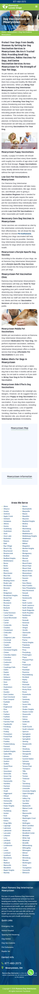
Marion (24, 506)
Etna (5, 709)
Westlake (25, 835)
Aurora (6, 526)
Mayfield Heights (28, 521)
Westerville (26, 830)
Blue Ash (7, 576)
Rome (24, 692)
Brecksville (8, 585)
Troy (24, 781)
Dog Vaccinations (8, 943)
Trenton (25, 776)
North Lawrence (28, 605)
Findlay (6, 731)
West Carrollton (28, 826)
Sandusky (26, 699)
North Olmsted (27, 608)
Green (6, 769)
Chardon (7, 628)
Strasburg (26, 749)
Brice (5, 590)
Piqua (24, 657)
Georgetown (8, 759)
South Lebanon (28, 729)
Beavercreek (8, 553)
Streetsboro (26, 751)
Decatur (6, 675)
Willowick (25, 873)
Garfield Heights (9, 751)
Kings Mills (8, 823)
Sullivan (25, 756)
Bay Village (8, 546)
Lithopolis (7, 843)
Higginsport (8, 793)
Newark (25, 593)
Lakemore (7, 828)
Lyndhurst (7, 855)
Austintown (8, 531)
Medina (25, 524)
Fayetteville (8, 724)
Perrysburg (26, 652)
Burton (6, 610)
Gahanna (7, 749)
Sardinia (25, 702)
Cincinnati (7, 640)
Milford (24, 543)
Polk (24, 662)
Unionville (26, 788)
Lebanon (7, 835)
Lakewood (7, 830)
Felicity (6, 729)
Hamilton (7, 783)
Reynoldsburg (27, 675)
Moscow (25, 561)
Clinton (6, 652)
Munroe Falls (27, 576)
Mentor (24, 526)
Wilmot (24, 853)
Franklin (7, 741)
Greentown (8, 771)
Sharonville (26, 714)
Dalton (6, 670)
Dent (5, 682)
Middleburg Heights (29, 536)
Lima (5, 838)
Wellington (26, 823)
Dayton (6, 672)
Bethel (6, 568)
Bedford (6, 556)
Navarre (25, 578)
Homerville (8, 803)
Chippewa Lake (9, 637)
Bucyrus (7, 605)
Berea (6, 563)
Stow (24, 746)
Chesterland (8, 630)
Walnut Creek (27, 808)
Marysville (26, 511)
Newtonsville (27, 598)
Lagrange (7, 826)
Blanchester (8, 573)
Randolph (26, 670)
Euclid (6, 712)
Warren (25, 811)
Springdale (26, 736)
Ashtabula (7, 521)
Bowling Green (9, 581)
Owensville (26, 632)
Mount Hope (26, 566)
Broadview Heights (11, 595)
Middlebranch (27, 533)
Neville (25, 581)
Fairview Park (9, 722)
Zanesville (26, 870)
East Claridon (9, 694)
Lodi (5, 848)
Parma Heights (27, 642)
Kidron (6, 821)
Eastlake (7, 702)
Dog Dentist (6, 939)
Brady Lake (8, 583)
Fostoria (7, 739)
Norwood (25, 623)
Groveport (7, 779)
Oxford (24, 635)
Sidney (25, 719)
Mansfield (7, 868)
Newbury (25, 595)
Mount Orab (26, 568)
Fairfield (7, 717)
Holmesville (8, 801)
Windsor (25, 855)
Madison (7, 863)
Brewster (7, 588)
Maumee (25, 519)
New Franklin (27, 585)
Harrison (7, 786)
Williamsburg (27, 845)
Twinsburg (26, 783)
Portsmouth (26, 665)
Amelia (6, 511)
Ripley (24, 680)
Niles (24, 600)
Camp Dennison (10, 613)
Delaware (7, 680)
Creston (6, 665)
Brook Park (8, 598)
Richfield (25, 677)
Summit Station (28, 759)
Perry (24, 650)
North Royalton (27, 613)
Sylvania (25, 761)
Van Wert (25, 801)
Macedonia (8, 858)
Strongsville (26, 754)
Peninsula (26, 647)
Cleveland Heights (10, 650)
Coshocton (8, 662)
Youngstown (27, 868)
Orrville (25, 630)
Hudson (6, 808)
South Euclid (27, 727)
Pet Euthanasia (7, 947)
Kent (5, 816)
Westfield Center (28, 833)
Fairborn (7, 714)
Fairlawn (7, 719)
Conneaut (7, 660)
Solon (24, 724)
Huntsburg (7, 811)
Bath (5, 543)
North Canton (27, 603)
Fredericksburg (9, 744)
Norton (24, 618)
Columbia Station (10, 655)
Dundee (6, 692)
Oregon (25, 628)
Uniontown (26, 786)
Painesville (26, 637)
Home (4, 32)
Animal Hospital (8, 931)
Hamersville (8, 781)
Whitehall (25, 840)
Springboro (26, 734)
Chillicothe (7, 632)
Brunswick (7, 603)
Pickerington (27, 655)
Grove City (7, 776)
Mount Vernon (27, 571)
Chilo (5, 635)
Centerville (8, 625)
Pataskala (26, 645)
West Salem (26, 828)
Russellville (26, 694)
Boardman (7, 578)
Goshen (6, 761)
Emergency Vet (7, 926)
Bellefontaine (8, 561)
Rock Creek (26, 687)
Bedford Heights (9, 558)
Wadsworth (26, 806)
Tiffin (24, 771)
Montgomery (27, 553)
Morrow (25, 558)
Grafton (6, 764)
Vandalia (25, 803)
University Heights (29, 791)
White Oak (26, 838)
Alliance (7, 509)
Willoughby (26, 848)
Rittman (25, 682)
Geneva (6, 756)
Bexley (6, 571)
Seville (24, 707)
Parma (24, 640)
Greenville (7, 774)
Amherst (7, 514)
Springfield (26, 739)
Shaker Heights (28, 709)
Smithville (26, 722)
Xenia (24, 865)
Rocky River (26, 689)
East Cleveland (9, 697)
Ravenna (25, 672)
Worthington (26, 863)
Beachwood (8, 551)
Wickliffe (25, 843)
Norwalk (25, 620)
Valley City (26, 798)
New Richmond (28, 590)
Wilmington (26, 850)
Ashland (7, 519)
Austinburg (8, 529)
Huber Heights (9, 806)
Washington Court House (29, 819)
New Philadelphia (29, 588)
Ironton (6, 813)
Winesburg (26, 858)
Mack (5, 860)
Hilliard (6, 796)
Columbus (7, 657)
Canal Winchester (10, 618)
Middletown (26, 538)
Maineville (7, 865)
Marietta (6, 873)
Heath (6, 791)
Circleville (7, 642)
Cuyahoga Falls (9, 667)
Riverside (25, 684)
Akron (6, 506)
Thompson (26, 769)
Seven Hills (26, 704)
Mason (24, 514)
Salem (24, 697)
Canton (6, 620)
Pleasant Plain (27, 660)
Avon (5, 533)
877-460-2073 (13, 963)
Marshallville (27, 509)
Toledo (24, 774)
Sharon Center (27, 712)
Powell (24, 667)
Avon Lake (7, 536)
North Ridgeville (28, 610)
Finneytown (8, 734)
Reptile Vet (6, 951)
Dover (6, 684)
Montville (25, 556)
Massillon (25, 516)
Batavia (6, 541)
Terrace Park (27, 766)
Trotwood (25, 779)
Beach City (8, 548)
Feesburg (7, 727)
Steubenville (27, 744)
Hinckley (7, 798)
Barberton (7, 538)
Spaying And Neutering (10, 935)
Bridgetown (8, 593)
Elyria (6, 704)
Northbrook (26, 615)
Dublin (6, 689)
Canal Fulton (8, 615)
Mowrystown (12, 32)
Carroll (6, 623)
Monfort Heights (28, 548)
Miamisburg (26, 529)
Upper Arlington (28, 793)
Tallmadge (26, 764)
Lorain (6, 850)
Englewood (8, 707)
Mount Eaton (27, 563)
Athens (6, 524)
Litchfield (7, 840)
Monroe (25, 551)
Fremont (7, 746)
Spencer (25, 731)
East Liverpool (9, 699)
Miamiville (26, 531)
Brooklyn (7, 600)
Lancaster (7, 833)
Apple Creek (8, 516)
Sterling (25, 741)
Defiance (7, 677)
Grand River (8, 766)
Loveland (7, 853)
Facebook (26, 991)
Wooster (25, 860)
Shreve (25, 717)
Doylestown (8, 687)
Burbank (7, 608)
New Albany (26, 583)
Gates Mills (8, 754)
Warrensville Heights (27, 814)
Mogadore (26, 546)
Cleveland (7, 647)
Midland (25, 541)
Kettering (7, 818)
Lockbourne (8, 845)
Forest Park (8, 736)
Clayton (6, 645)
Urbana (25, 796)
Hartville (7, 788)
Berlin (6, 566)
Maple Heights (9, 870)
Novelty (25, 625)
